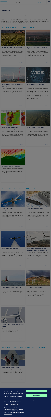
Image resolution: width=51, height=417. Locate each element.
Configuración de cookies (36, 400)
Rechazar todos (36, 395)
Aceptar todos (36, 391)
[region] (25, 402)
